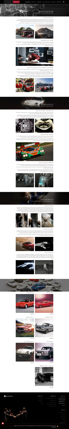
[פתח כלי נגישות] (1, 8)
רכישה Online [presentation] (16, 1)
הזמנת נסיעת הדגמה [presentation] (8, 1)
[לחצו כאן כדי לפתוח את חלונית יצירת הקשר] (2, 423)
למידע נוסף (51, 313)
